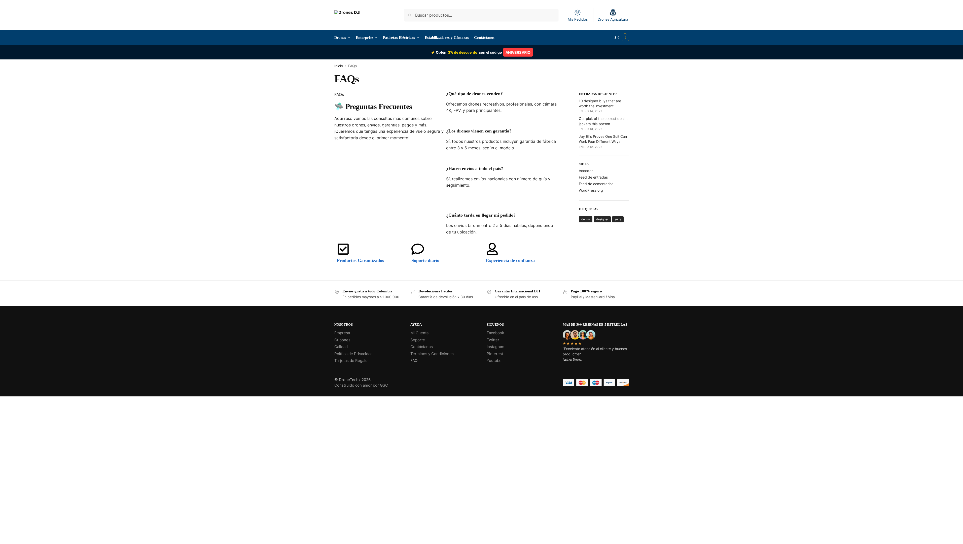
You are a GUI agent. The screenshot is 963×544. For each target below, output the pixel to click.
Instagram (495, 346)
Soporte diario (425, 260)
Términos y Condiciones (432, 353)
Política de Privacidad (353, 353)
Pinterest (495, 353)
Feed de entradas (593, 177)
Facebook (495, 332)
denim (585, 219)
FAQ (413, 360)
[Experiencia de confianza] (492, 249)
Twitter (493, 339)
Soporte (417, 339)
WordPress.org (591, 190)
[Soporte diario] (417, 249)
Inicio (338, 66)
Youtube (494, 360)
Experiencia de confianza (510, 260)
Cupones (342, 339)
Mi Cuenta (419, 332)
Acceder (586, 170)
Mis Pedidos (578, 19)
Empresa (342, 332)
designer (602, 219)
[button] (622, 37)
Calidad (341, 346)
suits (618, 219)
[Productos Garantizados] (343, 249)
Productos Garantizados (360, 260)
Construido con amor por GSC (361, 385)
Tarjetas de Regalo (351, 360)
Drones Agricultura (613, 19)
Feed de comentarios (596, 184)
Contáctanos (421, 346)
